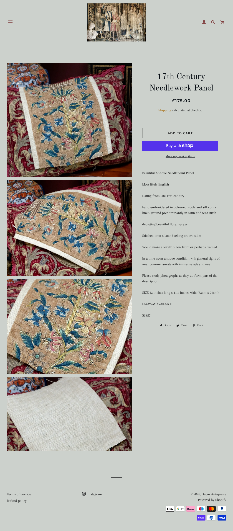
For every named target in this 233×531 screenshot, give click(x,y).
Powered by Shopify (212, 500)
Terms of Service (19, 494)
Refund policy (17, 501)
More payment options (180, 156)
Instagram (94, 494)
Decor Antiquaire (214, 494)
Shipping (164, 110)
